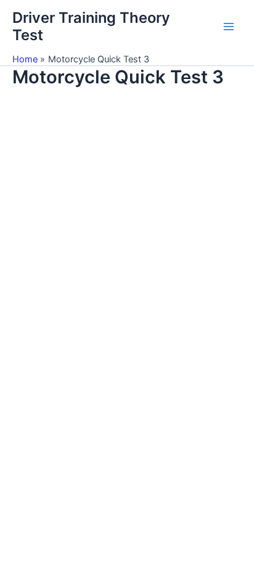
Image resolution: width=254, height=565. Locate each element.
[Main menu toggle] (229, 27)
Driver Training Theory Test (91, 26)
